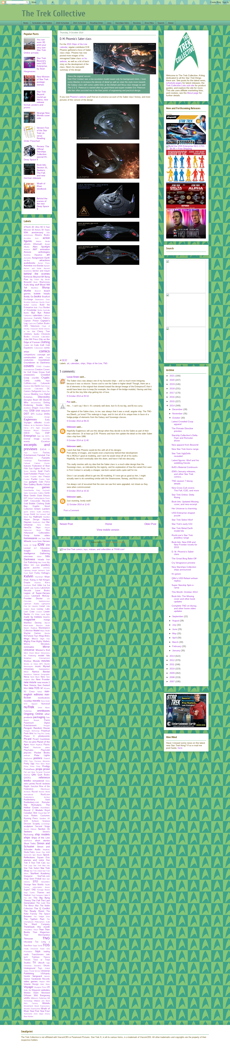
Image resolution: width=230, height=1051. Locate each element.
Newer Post (66, 524)
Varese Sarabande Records (37, 979)
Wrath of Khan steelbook (41, 186)
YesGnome (28, 1014)
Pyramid (39, 772)
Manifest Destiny (33, 623)
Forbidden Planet (36, 474)
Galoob (46, 484)
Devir (41, 394)
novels (36, 700)
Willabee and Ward (42, 1001)
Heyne (47, 527)
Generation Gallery (36, 493)
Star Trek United (36, 871)
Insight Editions (37, 550)
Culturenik (45, 383)
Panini (47, 720)
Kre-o (47, 582)
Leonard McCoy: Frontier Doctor (37, 597)
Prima (26, 766)
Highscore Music (32, 530)
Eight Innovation (43, 428)
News (25, 23)
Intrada (41, 560)
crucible (35, 378)
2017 (172, 392)
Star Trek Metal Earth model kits (182, 529)
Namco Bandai (41, 671)
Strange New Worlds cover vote (43, 115)
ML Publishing (30, 656)
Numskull (45, 704)
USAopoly (45, 973)
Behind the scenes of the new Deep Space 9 (43, 203)
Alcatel (47, 244)
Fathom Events (42, 463)
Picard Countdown (41, 739)
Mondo (36, 661)
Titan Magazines (41, 932)
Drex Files (149, 23)
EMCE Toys (32, 433)
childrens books (31, 334)
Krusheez (27, 585)
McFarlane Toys (31, 636)
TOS (46, 945)
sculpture (28, 826)
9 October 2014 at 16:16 (78, 491)
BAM (35, 266)
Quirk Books (44, 775)
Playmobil (45, 750)
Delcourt (27, 394)
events (27, 441)
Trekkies (36, 957)
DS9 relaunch (43, 410)
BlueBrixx (34, 288)
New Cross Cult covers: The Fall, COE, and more (185, 489)
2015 (172, 401)
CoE (42, 345)
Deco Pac (46, 391)
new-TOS (33, 688)
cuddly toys (42, 381)
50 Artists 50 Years (41, 230)
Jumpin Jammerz (38, 570)
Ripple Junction (31, 786)
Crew (35, 372)
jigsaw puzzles (32, 568)
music (38, 666)
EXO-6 (43, 449)
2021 (172, 375)
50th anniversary (33, 232)
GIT (25, 498)
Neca (26, 676)
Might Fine (45, 639)
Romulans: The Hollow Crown (37, 806)
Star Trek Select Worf (182, 519)
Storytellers (45, 882)
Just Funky (34, 573)
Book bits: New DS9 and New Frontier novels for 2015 (184, 545)
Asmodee (27, 258)
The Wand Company (37, 924)
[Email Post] (76, 360)
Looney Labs (43, 609)
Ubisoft (41, 963)
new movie (30, 682)
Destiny (34, 394)
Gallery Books (36, 484)
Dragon (35, 408)
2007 (172, 681)
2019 (172, 384)
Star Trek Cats (38, 863)
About (170, 23)
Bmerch (38, 291)
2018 (172, 388)
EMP (47, 433)
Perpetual (45, 731)
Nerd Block (35, 677)
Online (39, 713)
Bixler (35, 282)
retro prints (29, 783)
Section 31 (44, 829)
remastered (38, 780)
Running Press (31, 818)
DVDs (47, 414)
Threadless (28, 930)
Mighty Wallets (43, 641)
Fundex (27, 479)
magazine (29, 619)
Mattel (36, 630)
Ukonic (46, 966)
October (176, 417)
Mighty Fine (30, 641)
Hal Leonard (41, 514)
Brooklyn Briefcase (31, 302)
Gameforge (29, 487)
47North (27, 227)
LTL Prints (35, 614)
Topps (35, 946)
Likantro (35, 606)
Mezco (35, 639)
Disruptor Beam (31, 400)
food (40, 471)
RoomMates (45, 808)
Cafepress (28, 315)
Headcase (36, 522)
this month (43, 927)
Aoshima (27, 255)
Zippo (41, 1014)
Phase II (29, 736)
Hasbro (46, 519)
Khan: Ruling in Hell (33, 580)
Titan (41, 929)
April (174, 637)
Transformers (38, 954)
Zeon (36, 1014)
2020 (172, 380)
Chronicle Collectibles (41, 337)
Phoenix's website (78, 97)
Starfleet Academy (40, 873)
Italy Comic (42, 562)
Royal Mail (42, 813)
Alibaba (26, 247)
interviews (28, 556)
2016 (172, 397)
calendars (75, 363)
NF (41, 688)
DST (26, 413)
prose (46, 769)
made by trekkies (33, 617)
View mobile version (108, 529)
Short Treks (30, 843)
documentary (36, 403)
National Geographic (41, 674)
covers (29, 366)
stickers (27, 882)
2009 (172, 673)
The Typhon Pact (34, 919)
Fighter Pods (40, 468)
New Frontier (43, 679)
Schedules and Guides (42, 23)
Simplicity (46, 849)
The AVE (28, 898)
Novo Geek (45, 701)
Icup (34, 545)
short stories (42, 840)
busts (26, 313)
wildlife (27, 998)
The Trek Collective (53, 13)
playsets (27, 753)
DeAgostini (36, 391)
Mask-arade (28, 625)
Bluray (46, 287)
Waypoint (36, 990)
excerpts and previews (37, 447)
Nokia (39, 692)
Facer (35, 453)
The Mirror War (31, 906)
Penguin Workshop (31, 731)
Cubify (27, 381)
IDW (41, 544)
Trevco (46, 957)
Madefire (46, 617)
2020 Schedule (62, 23)
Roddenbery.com (31, 802)
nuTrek (29, 707)
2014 (172, 405)
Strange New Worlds (34, 884)
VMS (48, 981)
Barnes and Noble (32, 268)
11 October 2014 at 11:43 (78, 504)
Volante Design (31, 984)
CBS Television (31, 326)
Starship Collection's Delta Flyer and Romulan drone (184, 438)
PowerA (47, 758)
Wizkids (46, 1003)
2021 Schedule (79, 23)
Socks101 (27, 855)
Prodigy (46, 766)
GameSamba (29, 490)
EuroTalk (46, 439)
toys (37, 951)
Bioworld (27, 282)
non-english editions (37, 693)
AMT (35, 249)
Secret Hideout (30, 829)
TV (34, 962)
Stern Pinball (35, 879)
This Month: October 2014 (185, 592)
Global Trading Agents (36, 498)
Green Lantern (42, 509)
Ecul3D (47, 423)
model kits (44, 655)
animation (45, 249)
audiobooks (29, 263)
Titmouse (28, 938)
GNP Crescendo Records (37, 501)
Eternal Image (31, 439)
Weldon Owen (31, 993)
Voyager (28, 986)
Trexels (27, 960)
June (175, 629)
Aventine (28, 265)
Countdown (44, 360)
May (174, 633)
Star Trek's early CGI (182, 524)
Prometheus (29, 769)
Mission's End (43, 650)
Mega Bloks (44, 636)
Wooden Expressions (32, 1009)
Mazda (47, 633)
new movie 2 (43, 682)
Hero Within (43, 525)
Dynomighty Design (37, 417)
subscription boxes (41, 887)
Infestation (45, 548)
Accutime (27, 238)
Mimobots (45, 644)
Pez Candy (45, 733)
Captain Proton (31, 321)
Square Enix (43, 857)
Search (161, 23)
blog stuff (34, 284)
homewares (30, 538)
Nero (43, 677)
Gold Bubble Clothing (34, 504)
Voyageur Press (40, 987)
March (175, 642)
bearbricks (28, 271)
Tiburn (35, 930)
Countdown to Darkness (37, 362)
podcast (27, 755)
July (174, 625)
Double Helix (43, 405)
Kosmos (38, 583)
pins (34, 742)
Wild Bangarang (42, 995)
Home (108, 524)
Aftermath (37, 244)
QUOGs (27, 778)
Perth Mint (28, 733)
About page (193, 93)
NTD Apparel (30, 704)
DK (40, 400)
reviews (46, 783)
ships (83, 363)
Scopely (36, 824)
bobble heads (42, 293)
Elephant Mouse (31, 430)
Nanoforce (28, 674)
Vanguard (37, 976)
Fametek (41, 455)
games (46, 487)
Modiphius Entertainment (37, 658)
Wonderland (28, 1006)
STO (35, 881)
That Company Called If (40, 895)
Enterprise (30, 435)
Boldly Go (28, 296)
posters (37, 758)
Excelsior (45, 441)
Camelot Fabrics (42, 318)
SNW (48, 852)
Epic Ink (40, 436)
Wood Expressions (42, 1006)
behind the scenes (37, 273)
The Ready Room (34, 911)
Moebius (27, 661)
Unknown (71, 427)
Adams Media (43, 241)
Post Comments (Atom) (114, 542)
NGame (47, 688)
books (37, 296)
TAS (33, 889)
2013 (172, 656)
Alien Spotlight (41, 246)
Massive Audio (43, 625)
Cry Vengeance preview (183, 562)
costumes (28, 360)
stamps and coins (34, 860)
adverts (27, 244)
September (178, 616)
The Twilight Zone (42, 916)
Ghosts (46, 496)
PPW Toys (28, 761)
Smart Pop (40, 852)
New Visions (30, 685)
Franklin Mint (36, 476)
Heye (38, 527)
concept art (43, 354)
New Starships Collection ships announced (184, 568)
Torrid (40, 946)
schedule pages (174, 83)
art (68, 363)
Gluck (47, 498)
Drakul (42, 408)
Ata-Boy (27, 260)
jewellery (45, 565)
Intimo (39, 556)
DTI (32, 414)
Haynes (27, 522)
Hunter (34, 541)
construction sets (33, 357)
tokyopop (28, 942)
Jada (37, 565)
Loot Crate (29, 612)
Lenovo (26, 596)
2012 (172, 660)
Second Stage (42, 826)
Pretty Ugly (29, 764)
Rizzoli (35, 792)
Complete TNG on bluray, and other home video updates (184, 608)
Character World (36, 329)
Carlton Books (43, 323)
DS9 (31, 410)
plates (47, 747)
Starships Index (122, 23)
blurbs (27, 290)
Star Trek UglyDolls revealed (181, 454)
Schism (35, 821)
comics (44, 351)
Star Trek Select (31, 868)
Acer (37, 238)
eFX (32, 428)
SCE (26, 821)
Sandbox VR (44, 818)
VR (48, 987)
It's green (176, 574)
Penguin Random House (37, 728)
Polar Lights (42, 755)
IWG (32, 565)
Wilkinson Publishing (38, 998)
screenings (45, 824)
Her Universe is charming (184, 508)
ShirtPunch (28, 841)
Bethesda (28, 277)
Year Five (34, 1011)
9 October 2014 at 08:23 (78, 421)
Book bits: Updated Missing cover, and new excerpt (185, 502)
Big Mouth (45, 279)
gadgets (33, 481)
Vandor (27, 976)
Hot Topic (42, 538)
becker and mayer (41, 271)
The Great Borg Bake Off (184, 558)
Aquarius (38, 255)
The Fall (36, 900)
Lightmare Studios (31, 604)
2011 (172, 664)
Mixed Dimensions (42, 653)
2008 (172, 677)
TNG (105, 363)
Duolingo (39, 414)
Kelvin (28, 576)
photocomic (44, 736)
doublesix (27, 408)
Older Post (150, 524)
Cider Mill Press (31, 339)
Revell (38, 784)
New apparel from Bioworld (185, 445)
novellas (28, 701)
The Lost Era (43, 903)
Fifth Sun (28, 468)
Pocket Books (42, 752)
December (177, 409)
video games (31, 981)
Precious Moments (42, 761)
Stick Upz (46, 879)
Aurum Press (44, 263)
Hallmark (37, 516)
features (27, 466)
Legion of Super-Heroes (37, 593)
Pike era (27, 742)
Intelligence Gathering (37, 553)
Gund (32, 514)
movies (45, 660)
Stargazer (28, 876)
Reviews (137, 23)
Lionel (42, 606)
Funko (34, 479)
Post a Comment (71, 510)
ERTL (47, 436)
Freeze (46, 476)
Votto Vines (45, 984)
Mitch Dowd (29, 653)
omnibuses (43, 710)
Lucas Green (73, 377)
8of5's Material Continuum (185, 467)
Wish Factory (31, 1003)
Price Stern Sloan (43, 764)
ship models (42, 834)
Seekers (28, 831)
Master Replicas (30, 628)
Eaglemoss (30, 419)
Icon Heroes (44, 541)
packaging (39, 717)
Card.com (32, 323)
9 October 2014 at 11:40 (78, 440)
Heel (43, 522)
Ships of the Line (94, 363)
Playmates (28, 750)
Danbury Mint (29, 386)
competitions (29, 355)
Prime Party (35, 766)
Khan (47, 576)
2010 (172, 668)
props (39, 769)
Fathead (27, 463)
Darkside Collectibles (33, 389)
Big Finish (34, 279)
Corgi (48, 357)
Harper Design (31, 519)
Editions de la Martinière (33, 425)
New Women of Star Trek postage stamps (43, 80)
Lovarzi (39, 612)
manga (47, 620)
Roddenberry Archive (37, 797)
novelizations (44, 698)
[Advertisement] (108, 350)
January (176, 650)
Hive (48, 530)
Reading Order (96, 23)
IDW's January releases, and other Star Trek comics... (184, 474)
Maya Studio (45, 631)
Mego (26, 638)
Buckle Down (44, 302)
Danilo (37, 386)
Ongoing (28, 713)
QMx (33, 774)
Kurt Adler (37, 585)
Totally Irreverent (31, 949)
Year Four (45, 1011)
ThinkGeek (29, 927)
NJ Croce (29, 692)
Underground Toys (33, 968)
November (177, 413)
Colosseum (38, 348)
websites (45, 990)
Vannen (47, 976)
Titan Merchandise (37, 935)
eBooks (38, 422)
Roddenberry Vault (37, 800)
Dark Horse (45, 386)
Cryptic (45, 377)
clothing (45, 342)
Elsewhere (46, 430)
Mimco (27, 644)
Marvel (47, 623)
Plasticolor (37, 747)
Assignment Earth (41, 257)
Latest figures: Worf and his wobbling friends (185, 461)
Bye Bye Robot (40, 312)
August (176, 620)
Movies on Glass (31, 664)
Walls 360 (27, 990)
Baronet (47, 268)
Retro (48, 781)
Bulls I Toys (38, 307)
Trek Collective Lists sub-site (180, 85)
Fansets (46, 458)
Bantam (47, 266)
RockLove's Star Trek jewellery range (182, 536)
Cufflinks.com (30, 383)
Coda (36, 345)
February (177, 646)
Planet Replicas (36, 745)
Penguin (47, 725)
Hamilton (46, 517)
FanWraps (28, 461)
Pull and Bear (29, 772)
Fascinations (44, 460)
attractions (44, 260)
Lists (109, 23)
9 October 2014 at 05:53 (78, 396)
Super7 (27, 890)
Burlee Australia (44, 310)
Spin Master (37, 855)
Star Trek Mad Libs (41, 865)
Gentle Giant (36, 496)
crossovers (29, 374)
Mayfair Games (32, 633)
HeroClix (27, 527)
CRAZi (38, 366)
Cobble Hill (28, 345)
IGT (35, 548)
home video (42, 535)
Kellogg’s (45, 573)
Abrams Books (42, 235)
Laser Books (42, 590)
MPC (41, 664)
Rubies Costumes (40, 816)
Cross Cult (44, 372)
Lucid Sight (45, 614)
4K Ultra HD (37, 227)
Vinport (42, 981)
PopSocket (28, 758)
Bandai (40, 266)
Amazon (27, 249)
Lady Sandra (35, 588)
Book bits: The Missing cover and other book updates (183, 599)
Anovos (27, 252)
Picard (27, 738)
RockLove (45, 794)
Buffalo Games (30, 305)
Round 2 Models (33, 810)
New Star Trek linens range (185, 449)
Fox (68, 402)
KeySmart (39, 577)
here (180, 748)
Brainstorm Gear (42, 299)
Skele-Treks (29, 852)
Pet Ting (37, 733)
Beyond (37, 276)
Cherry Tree (43, 331)
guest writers (29, 512)
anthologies (44, 252)
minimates (29, 647)
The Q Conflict (42, 908)
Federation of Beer (41, 466)
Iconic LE (27, 545)
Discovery (44, 396)
